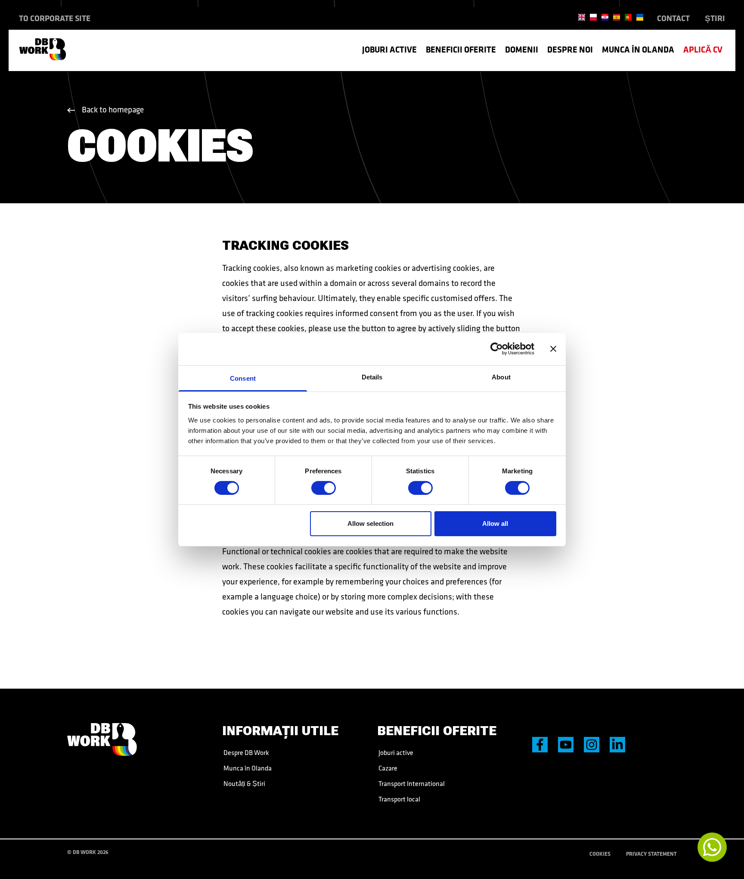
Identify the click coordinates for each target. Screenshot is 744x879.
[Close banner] (553, 349)
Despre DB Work (245, 752)
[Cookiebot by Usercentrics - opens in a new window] (496, 348)
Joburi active (389, 49)
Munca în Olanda (638, 49)
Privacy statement (651, 853)
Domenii (521, 49)
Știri (715, 18)
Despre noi (570, 49)
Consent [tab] (243, 378)
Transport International (411, 783)
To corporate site (54, 18)
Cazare (387, 768)
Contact (673, 18)
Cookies (600, 853)
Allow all (495, 523)
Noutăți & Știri (243, 783)
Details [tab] (372, 376)
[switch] (323, 488)
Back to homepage (113, 109)
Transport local (398, 799)
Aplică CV (702, 49)
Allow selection (370, 523)
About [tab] (501, 376)
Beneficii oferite (461, 49)
